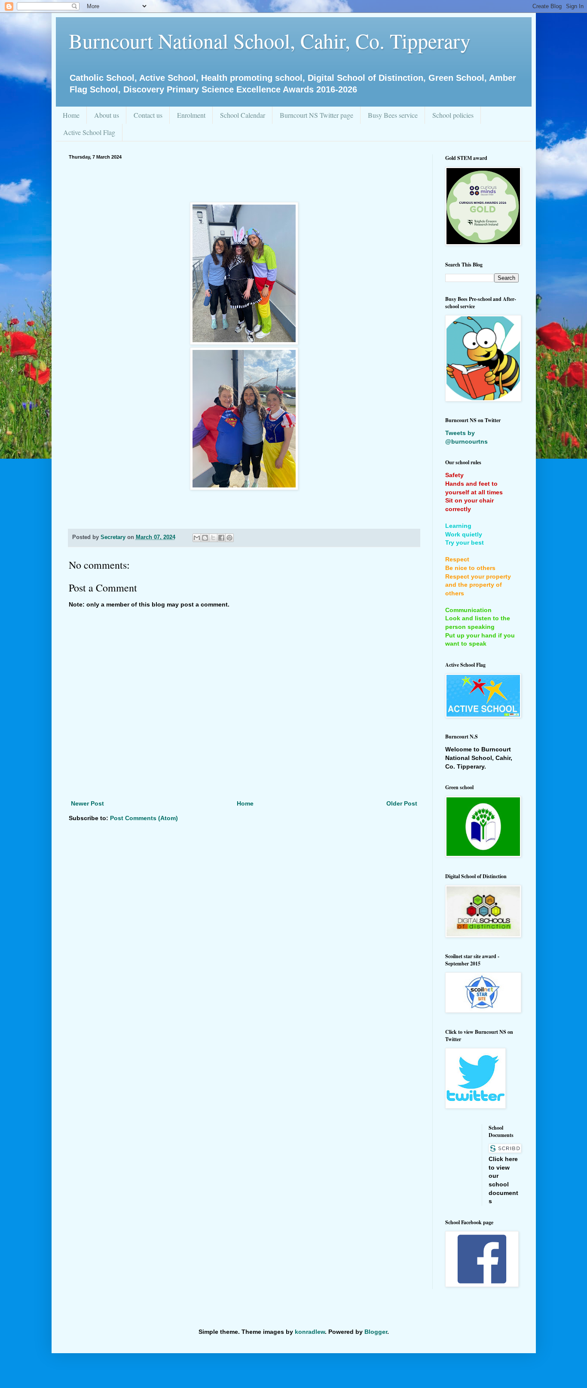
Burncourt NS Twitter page (316, 114)
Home (71, 114)
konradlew (310, 1331)
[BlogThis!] (205, 537)
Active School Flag (89, 132)
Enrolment (191, 114)
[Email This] (197, 537)
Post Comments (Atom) (144, 818)
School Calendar (242, 114)
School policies (453, 114)
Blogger (375, 1331)
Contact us (148, 114)
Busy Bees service (393, 114)
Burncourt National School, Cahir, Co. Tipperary (270, 40)
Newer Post (87, 803)
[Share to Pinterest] (229, 537)
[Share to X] (213, 537)
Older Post (401, 803)
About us (106, 114)
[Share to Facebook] (221, 537)
